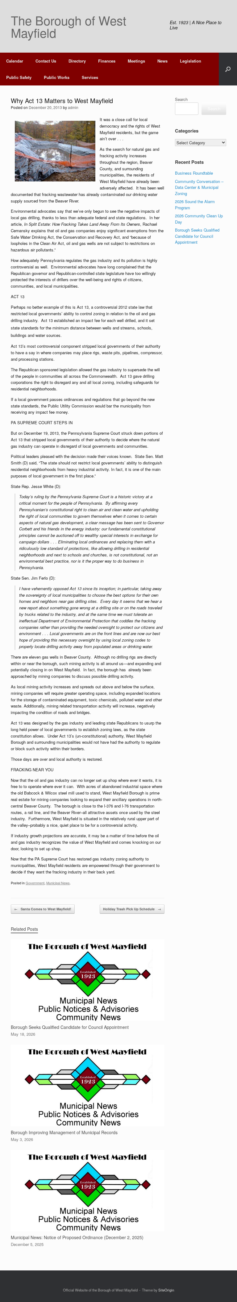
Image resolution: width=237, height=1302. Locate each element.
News (162, 61)
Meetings (136, 61)
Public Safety (18, 77)
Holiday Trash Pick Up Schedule (132, 909)
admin (73, 107)
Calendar (14, 61)
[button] (228, 69)
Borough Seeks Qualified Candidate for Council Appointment (197, 236)
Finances (106, 61)
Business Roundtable (194, 173)
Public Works (56, 77)
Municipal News (58, 882)
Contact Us (45, 61)
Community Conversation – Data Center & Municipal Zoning (199, 187)
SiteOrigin (166, 1289)
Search (181, 99)
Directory (77, 61)
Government (35, 882)
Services (90, 77)
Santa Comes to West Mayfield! (42, 909)
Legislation (190, 61)
